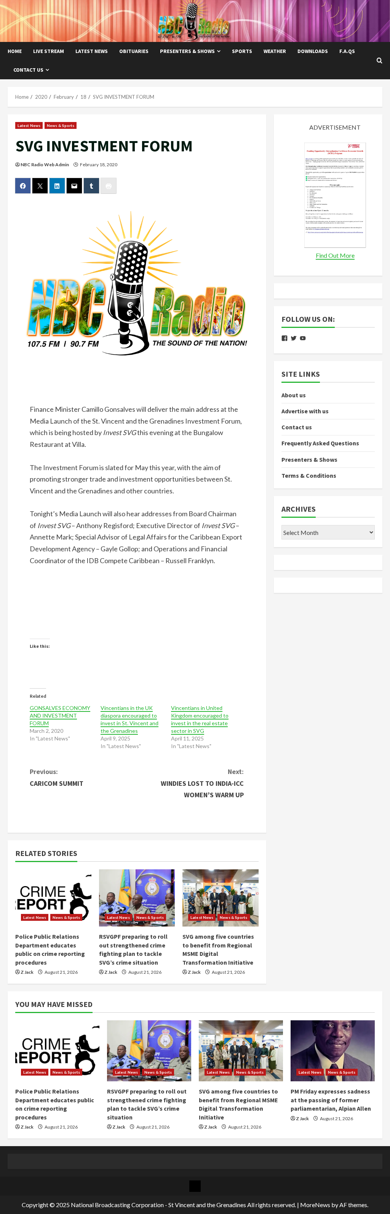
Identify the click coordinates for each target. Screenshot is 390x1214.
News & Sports (60, 125)
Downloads (312, 51)
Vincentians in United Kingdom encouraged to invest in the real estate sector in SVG (200, 719)
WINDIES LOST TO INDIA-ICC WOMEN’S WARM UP (202, 783)
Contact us (28, 69)
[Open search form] (379, 60)
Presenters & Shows (187, 51)
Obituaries (134, 51)
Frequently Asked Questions (320, 443)
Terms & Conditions (308, 475)
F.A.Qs (347, 51)
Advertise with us (305, 411)
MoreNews (315, 1204)
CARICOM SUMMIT (56, 777)
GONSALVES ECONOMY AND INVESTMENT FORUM (60, 715)
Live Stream (48, 51)
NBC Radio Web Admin (45, 164)
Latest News (91, 51)
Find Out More (335, 255)
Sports (242, 51)
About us (293, 395)
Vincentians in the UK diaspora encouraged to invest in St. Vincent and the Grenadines (129, 719)
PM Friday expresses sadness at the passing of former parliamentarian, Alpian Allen (331, 1099)
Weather (275, 51)
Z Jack (27, 972)
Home (15, 51)
